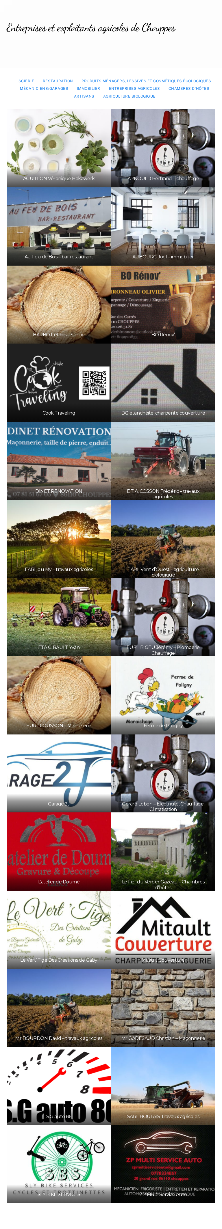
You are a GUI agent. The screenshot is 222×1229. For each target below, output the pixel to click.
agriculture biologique (129, 96)
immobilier (88, 88)
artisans (84, 96)
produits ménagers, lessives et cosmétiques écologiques (146, 81)
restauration (58, 81)
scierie (26, 81)
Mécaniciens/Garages (44, 88)
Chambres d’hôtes (189, 88)
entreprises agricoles (134, 88)
